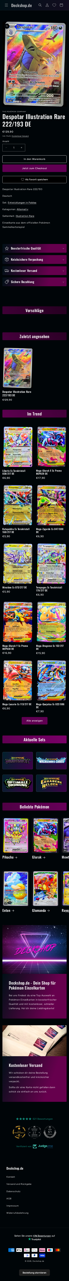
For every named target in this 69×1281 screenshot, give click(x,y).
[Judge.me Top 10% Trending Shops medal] (49, 1132)
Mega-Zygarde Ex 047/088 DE (49, 530)
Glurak (37, 857)
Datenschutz (13, 1191)
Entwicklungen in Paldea (22, 202)
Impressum (12, 1205)
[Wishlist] (54, 5)
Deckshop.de (38, 1261)
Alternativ (22, 209)
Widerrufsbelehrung (17, 1213)
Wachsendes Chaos (51, 770)
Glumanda (39, 910)
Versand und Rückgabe (19, 1184)
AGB (9, 1198)
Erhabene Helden (51, 793)
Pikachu (7, 857)
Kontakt (10, 1177)
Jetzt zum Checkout (34, 168)
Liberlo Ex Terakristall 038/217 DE (13, 472)
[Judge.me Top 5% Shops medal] (34, 1132)
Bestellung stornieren (34, 1272)
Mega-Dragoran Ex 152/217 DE (50, 647)
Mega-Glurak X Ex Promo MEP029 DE (49, 472)
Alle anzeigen (34, 720)
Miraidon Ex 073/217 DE (14, 587)
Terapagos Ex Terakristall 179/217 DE (49, 589)
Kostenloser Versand (20, 136)
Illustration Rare (25, 216)
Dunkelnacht (17, 770)
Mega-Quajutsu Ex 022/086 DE (50, 706)
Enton (6, 910)
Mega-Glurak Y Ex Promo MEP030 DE (15, 647)
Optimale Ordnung (17, 793)
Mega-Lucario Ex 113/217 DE (16, 704)
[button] (6, 5)
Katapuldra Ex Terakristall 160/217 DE (16, 530)
